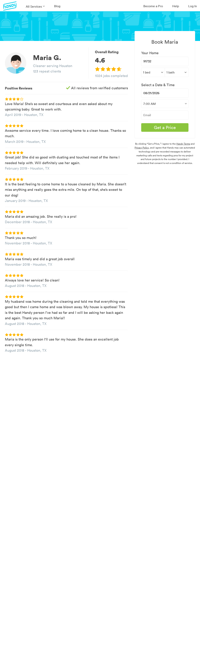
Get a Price (165, 127)
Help (175, 6)
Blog (57, 6)
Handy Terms (183, 143)
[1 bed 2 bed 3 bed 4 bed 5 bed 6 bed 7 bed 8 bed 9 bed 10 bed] (153, 72)
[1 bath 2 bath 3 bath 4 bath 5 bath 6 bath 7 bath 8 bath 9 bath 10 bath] (176, 72)
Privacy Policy (142, 147)
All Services (34, 6)
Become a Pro (153, 6)
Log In (192, 6)
